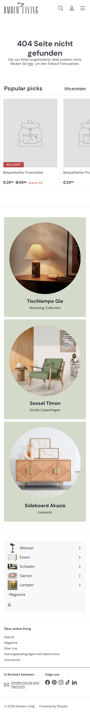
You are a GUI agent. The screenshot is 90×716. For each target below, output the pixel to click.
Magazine (10, 643)
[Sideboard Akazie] (45, 463)
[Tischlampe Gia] (45, 258)
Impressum (12, 660)
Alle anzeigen (75, 88)
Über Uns (10, 648)
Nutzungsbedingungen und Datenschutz (32, 654)
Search (9, 637)
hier (30, 63)
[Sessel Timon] (45, 360)
